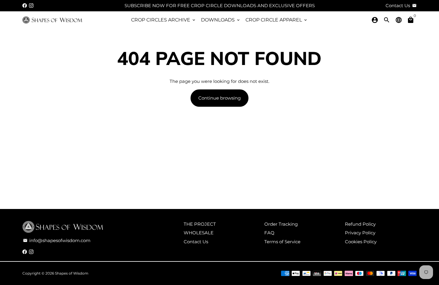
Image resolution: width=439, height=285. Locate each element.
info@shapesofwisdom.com (56, 240)
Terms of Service (282, 241)
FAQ (269, 233)
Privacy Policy (360, 233)
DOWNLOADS (221, 20)
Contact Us (196, 241)
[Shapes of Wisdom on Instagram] (31, 5)
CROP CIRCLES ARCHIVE (163, 20)
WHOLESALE (199, 233)
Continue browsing (219, 98)
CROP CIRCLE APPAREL (276, 20)
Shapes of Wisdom (71, 273)
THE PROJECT (200, 224)
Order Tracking (281, 224)
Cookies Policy (361, 241)
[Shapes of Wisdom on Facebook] (24, 5)
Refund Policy (360, 224)
